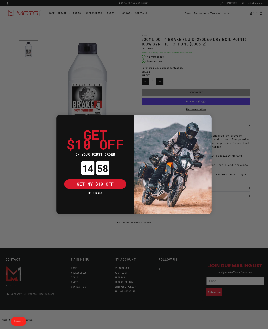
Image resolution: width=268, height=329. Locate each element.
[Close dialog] (61, 119)
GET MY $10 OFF (95, 184)
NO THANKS (95, 193)
